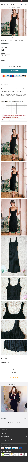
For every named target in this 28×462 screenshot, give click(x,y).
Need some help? (5, 436)
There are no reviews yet (22, 43)
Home (9, 7)
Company (3, 433)
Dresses (18, 7)
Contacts (4, 430)
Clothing (13, 7)
